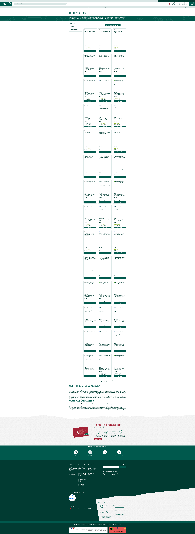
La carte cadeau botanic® (82, 478)
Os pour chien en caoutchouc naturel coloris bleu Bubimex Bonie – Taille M (104, 144)
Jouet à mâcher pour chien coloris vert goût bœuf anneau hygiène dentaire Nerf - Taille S (119, 345)
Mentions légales (92, 521)
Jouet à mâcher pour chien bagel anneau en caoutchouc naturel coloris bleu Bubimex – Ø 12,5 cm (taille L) (119, 170)
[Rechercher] (65, 3)
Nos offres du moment (81, 475)
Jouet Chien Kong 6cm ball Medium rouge (119, 119)
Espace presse (71, 471)
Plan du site (116, 521)
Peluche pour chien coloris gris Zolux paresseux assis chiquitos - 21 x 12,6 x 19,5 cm (119, 369)
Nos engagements (71, 467)
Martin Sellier (85, 407)
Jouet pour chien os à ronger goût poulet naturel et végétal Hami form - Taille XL (119, 94)
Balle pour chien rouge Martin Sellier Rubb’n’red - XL (104, 220)
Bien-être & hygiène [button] (184, 7)
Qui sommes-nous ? (72, 465)
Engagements (185, 0)
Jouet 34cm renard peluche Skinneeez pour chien (119, 43)
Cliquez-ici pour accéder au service (105, 517)
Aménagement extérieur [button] (106, 7)
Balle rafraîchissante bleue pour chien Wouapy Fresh (104, 69)
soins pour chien (93, 409)
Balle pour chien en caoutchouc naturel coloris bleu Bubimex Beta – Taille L (104, 94)
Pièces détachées (110, 521)
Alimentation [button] (165, 7)
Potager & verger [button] (69, 7)
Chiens (77, 9)
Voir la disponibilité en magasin (113, 25)
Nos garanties (80, 472)
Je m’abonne (123, 467)
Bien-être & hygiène (91, 473)
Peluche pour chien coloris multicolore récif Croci (104, 43)
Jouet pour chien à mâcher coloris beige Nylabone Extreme (89, 345)
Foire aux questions (81, 484)
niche (122, 394)
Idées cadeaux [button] (31, 7)
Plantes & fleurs (90, 464)
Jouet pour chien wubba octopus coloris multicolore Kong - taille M (104, 119)
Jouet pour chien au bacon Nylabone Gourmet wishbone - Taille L (89, 296)
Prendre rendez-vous (103, 512)
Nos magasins (80, 467)
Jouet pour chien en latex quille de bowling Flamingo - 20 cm (89, 94)
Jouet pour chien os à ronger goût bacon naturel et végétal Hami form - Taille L (89, 170)
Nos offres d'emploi (72, 474)
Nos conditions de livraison (82, 473)
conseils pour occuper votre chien (75, 398)
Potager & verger (91, 465)
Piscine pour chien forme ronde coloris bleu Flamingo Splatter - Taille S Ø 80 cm (104, 245)
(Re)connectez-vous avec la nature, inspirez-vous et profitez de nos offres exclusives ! (112, 463)
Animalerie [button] (126, 7)
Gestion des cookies (122, 521)
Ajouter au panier (90, 50)
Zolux (104, 406)
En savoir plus (71, 502)
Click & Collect (90, 455)
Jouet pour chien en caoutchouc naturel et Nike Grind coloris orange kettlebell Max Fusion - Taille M (104, 321)
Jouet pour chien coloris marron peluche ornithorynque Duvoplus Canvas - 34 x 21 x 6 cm (89, 245)
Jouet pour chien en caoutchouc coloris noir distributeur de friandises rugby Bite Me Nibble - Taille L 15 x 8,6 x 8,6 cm (104, 195)
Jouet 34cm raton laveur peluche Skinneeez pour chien (89, 69)
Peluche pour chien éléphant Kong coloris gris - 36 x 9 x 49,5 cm (119, 220)
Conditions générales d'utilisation (84, 521)
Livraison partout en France (105, 455)
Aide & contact (162, 0)
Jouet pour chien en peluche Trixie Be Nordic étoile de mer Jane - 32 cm (89, 195)
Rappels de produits (81, 481)
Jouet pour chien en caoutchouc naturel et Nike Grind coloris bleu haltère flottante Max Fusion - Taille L (119, 296)
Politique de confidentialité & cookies (102, 521)
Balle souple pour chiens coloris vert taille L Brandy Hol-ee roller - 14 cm (119, 245)
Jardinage (89, 467)
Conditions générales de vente (74, 521)
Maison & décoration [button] (145, 7)
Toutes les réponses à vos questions (104, 507)
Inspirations (166, 0)
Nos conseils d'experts (81, 470)
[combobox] (39, 4)
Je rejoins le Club (98, 439)
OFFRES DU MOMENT (11, 7)
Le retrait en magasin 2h (82, 474)
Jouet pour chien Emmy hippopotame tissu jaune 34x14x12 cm (104, 271)
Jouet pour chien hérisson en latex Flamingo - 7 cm (89, 43)
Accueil (70, 9)
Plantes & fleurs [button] (49, 7)
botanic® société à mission (73, 468)
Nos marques (80, 476)
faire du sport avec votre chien (73, 392)
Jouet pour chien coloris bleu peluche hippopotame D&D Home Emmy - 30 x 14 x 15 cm (104, 296)
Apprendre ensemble (191, 0)
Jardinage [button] (87, 7)
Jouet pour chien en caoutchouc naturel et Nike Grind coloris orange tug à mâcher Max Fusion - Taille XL (90, 321)
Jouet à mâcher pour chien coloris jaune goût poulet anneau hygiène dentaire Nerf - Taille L (89, 369)
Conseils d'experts (171, 0)
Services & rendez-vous (178, 0)
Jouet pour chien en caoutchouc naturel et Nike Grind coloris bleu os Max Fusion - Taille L (119, 321)
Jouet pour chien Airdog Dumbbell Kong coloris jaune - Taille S (90, 220)
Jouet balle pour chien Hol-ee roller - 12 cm (119, 69)
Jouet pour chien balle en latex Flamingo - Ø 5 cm (88, 119)
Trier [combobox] (123, 25)
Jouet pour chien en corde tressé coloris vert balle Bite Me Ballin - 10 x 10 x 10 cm (119, 195)
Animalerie (73, 9)
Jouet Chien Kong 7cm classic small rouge (119, 271)
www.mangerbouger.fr (93, 524)
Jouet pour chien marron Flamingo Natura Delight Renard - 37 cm (104, 170)
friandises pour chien (85, 408)
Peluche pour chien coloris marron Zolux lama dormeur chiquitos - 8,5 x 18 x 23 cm (104, 369)
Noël (89, 474)
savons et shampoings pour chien (103, 409)
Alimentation (90, 472)
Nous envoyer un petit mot (119, 506)
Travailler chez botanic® (72, 473)
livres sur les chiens (86, 410)
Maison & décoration (91, 469)
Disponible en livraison (74, 29)
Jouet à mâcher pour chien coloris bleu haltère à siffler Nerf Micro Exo (104, 345)
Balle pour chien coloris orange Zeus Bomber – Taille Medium (89, 271)
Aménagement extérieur (92, 468)
